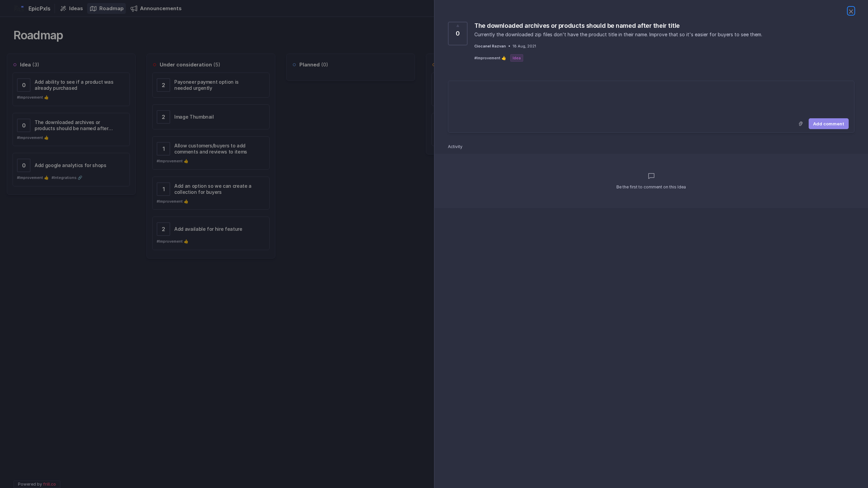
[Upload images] (800, 123)
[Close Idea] (851, 11)
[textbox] (651, 98)
